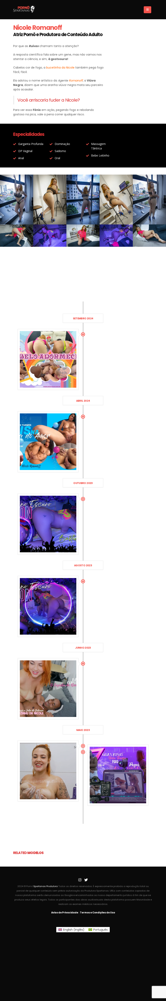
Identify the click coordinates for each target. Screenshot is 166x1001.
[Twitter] (86, 880)
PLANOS (83, 298)
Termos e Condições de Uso (97, 912)
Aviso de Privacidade (64, 912)
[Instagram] (80, 880)
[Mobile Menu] (147, 9)
